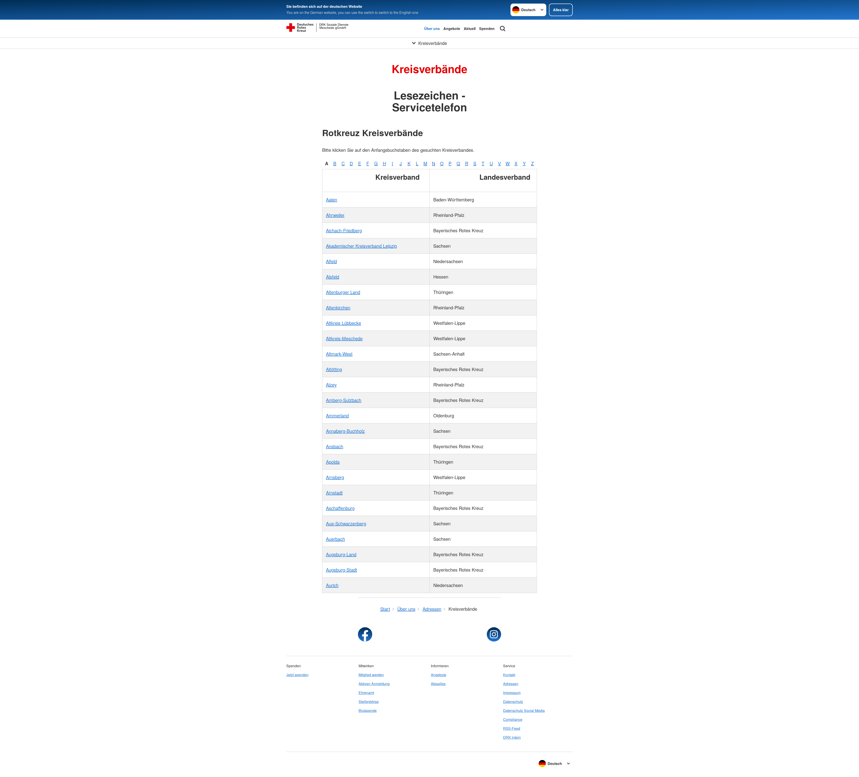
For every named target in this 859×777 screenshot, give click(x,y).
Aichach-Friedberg (344, 230)
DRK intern (512, 737)
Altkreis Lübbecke (343, 323)
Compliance (512, 719)
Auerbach (335, 539)
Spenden (487, 28)
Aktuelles (438, 683)
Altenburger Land (343, 292)
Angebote (451, 28)
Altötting (334, 369)
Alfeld (331, 261)
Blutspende (368, 710)
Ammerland (337, 415)
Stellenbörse (369, 701)
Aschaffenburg (340, 508)
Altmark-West (339, 353)
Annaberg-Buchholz (345, 431)
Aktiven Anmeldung (374, 683)
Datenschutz (513, 701)
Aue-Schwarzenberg (346, 523)
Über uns (432, 28)
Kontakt (509, 674)
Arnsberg (335, 477)
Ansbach (334, 446)
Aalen (331, 199)
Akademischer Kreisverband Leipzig (361, 246)
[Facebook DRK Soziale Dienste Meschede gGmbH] (365, 634)
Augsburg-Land (341, 554)
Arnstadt (334, 492)
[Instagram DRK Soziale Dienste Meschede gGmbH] (494, 634)
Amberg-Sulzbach (343, 400)
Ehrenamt (366, 692)
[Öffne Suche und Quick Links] (502, 28)
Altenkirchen (338, 307)
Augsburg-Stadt (341, 569)
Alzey (331, 384)
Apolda (333, 461)
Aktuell (470, 28)
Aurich (332, 585)
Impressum (512, 692)
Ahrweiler (335, 215)
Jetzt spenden (297, 674)
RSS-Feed (511, 728)
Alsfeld (332, 276)
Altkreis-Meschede (344, 338)
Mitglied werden (371, 674)
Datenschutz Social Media (524, 710)
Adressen (510, 683)
